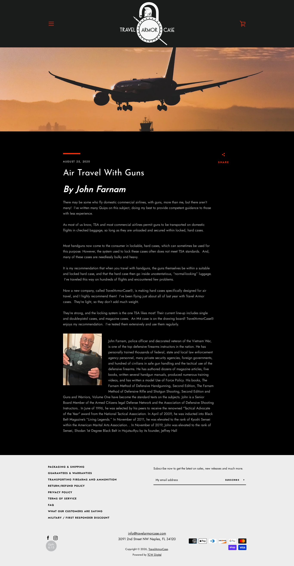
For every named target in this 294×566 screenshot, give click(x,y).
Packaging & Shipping (66, 467)
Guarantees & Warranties (70, 473)
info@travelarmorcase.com (147, 533)
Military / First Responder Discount (79, 518)
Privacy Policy (60, 492)
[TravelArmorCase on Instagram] (55, 537)
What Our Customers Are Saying (75, 511)
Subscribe (232, 480)
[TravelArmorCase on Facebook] (48, 537)
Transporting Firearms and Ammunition (82, 480)
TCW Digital (154, 555)
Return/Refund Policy (66, 486)
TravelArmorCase (158, 549)
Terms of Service (62, 499)
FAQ (51, 505)
